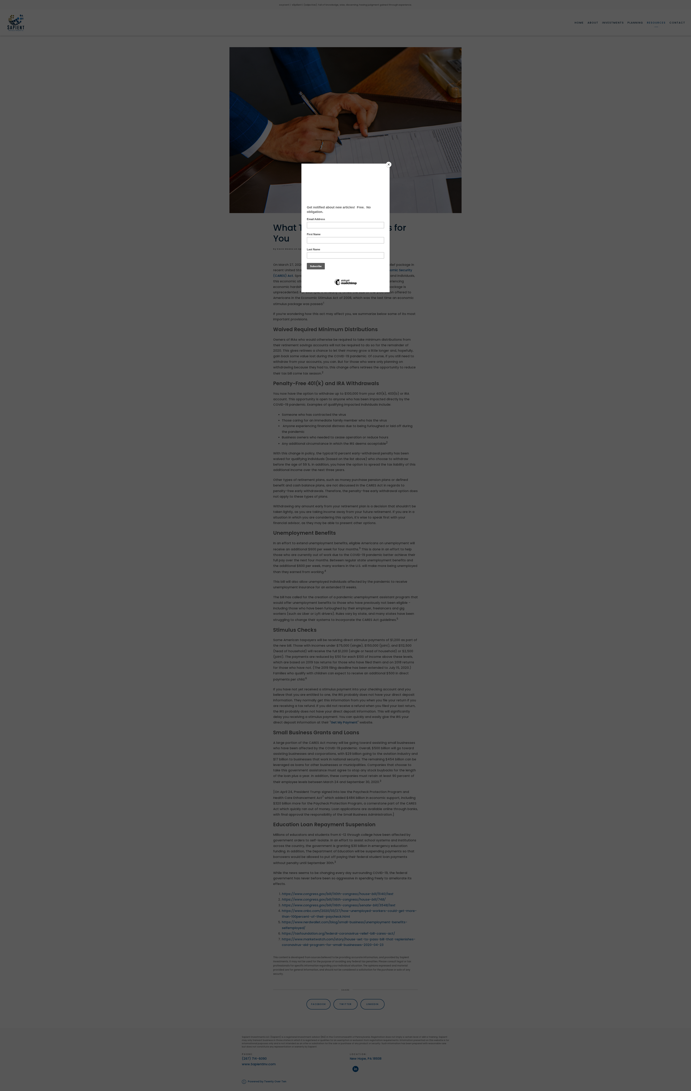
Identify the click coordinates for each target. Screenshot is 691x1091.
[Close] (388, 164)
